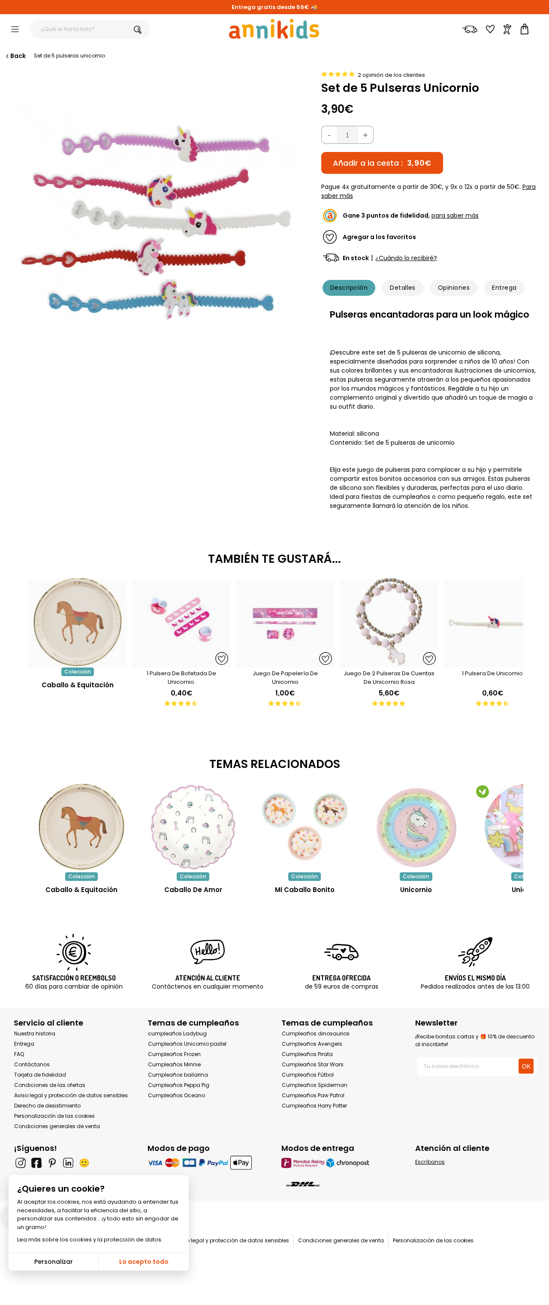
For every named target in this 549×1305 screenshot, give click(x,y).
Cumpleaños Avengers (312, 1043)
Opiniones (454, 287)
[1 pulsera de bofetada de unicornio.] (181, 663)
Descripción (349, 287)
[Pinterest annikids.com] (52, 1163)
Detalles (403, 287)
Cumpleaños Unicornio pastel (187, 1043)
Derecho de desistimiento (47, 1105)
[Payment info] (208, 1163)
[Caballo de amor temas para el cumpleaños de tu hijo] (193, 827)
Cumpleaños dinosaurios (316, 1033)
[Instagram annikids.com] (20, 1163)
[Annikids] (274, 29)
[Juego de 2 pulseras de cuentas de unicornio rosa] (389, 663)
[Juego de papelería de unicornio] (285, 663)
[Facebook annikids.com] (36, 1163)
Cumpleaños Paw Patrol (313, 1095)
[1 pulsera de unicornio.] (493, 663)
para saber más (455, 215)
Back (18, 56)
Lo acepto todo (144, 1261)
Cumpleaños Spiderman (314, 1085)
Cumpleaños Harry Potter (314, 1105)
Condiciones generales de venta (57, 1126)
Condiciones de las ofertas (49, 1085)
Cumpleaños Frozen (174, 1054)
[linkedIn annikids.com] (68, 1163)
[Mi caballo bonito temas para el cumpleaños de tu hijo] (304, 827)
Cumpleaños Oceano (176, 1095)
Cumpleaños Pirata (307, 1054)
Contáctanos (32, 1064)
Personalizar (53, 1261)
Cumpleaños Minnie (174, 1064)
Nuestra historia (34, 1033)
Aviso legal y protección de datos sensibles (71, 1095)
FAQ (19, 1054)
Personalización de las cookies (54, 1116)
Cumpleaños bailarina (178, 1074)
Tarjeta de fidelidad (40, 1074)
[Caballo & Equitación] (78, 663)
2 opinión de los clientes (391, 75)
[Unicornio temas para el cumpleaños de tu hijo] (416, 827)
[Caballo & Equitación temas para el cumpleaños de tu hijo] (81, 827)
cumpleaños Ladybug (177, 1033)
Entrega (504, 287)
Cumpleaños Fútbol (308, 1074)
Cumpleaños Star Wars (313, 1064)
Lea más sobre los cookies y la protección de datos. (90, 1239)
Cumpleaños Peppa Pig (178, 1085)
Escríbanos (430, 1161)
